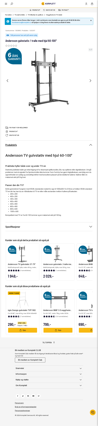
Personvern (19, 403)
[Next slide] (90, 81)
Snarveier (20, 368)
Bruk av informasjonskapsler (25, 407)
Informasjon (21, 374)
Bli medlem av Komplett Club (30, 360)
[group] (49, 80)
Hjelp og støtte (22, 380)
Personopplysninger (22, 411)
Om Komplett (21, 385)
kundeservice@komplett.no (21, 22)
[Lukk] (90, 20)
